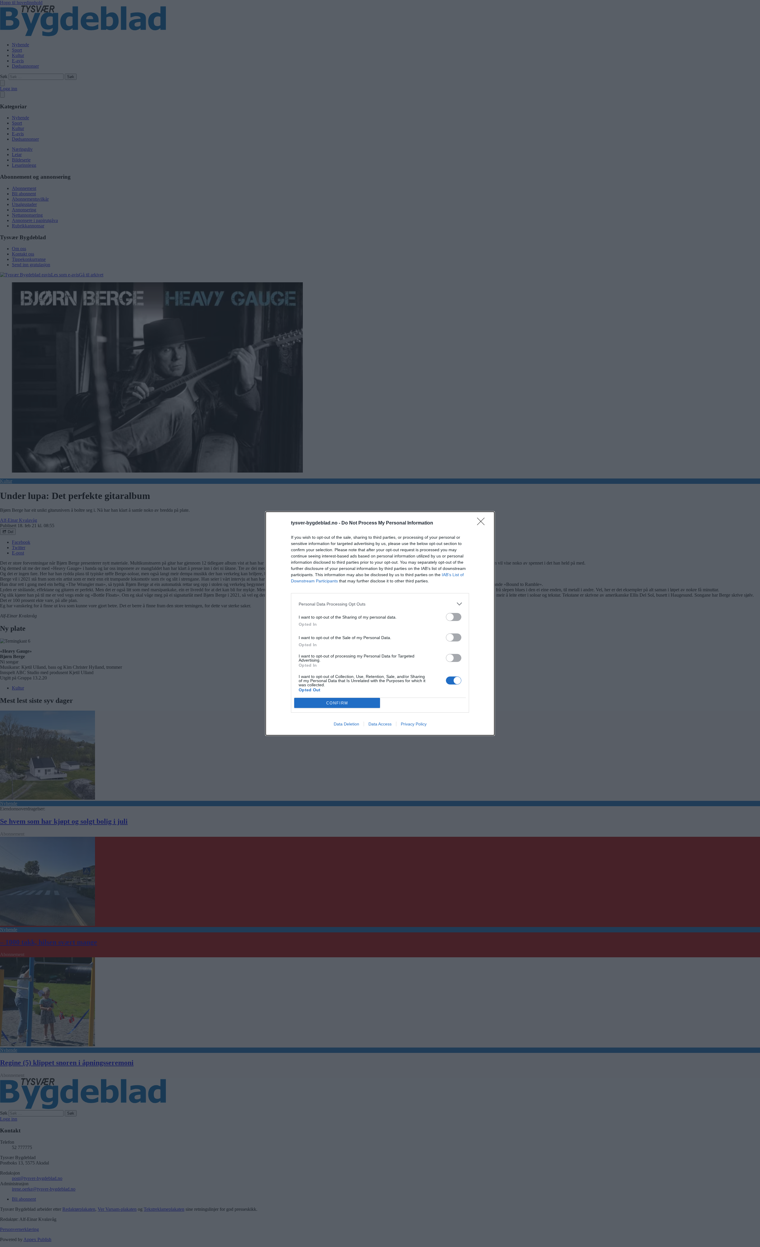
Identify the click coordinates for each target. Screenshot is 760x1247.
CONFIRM (337, 703)
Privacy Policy (414, 724)
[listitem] (380, 604)
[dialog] (380, 623)
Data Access (380, 724)
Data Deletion (346, 724)
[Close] (482, 523)
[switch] (453, 617)
